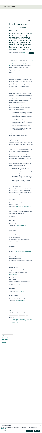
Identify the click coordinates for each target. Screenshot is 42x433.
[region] (21, 428)
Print (3, 338)
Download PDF (5, 340)
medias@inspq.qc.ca (13, 277)
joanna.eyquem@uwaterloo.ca (21, 219)
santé (27, 317)
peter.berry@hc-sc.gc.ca (20, 245)
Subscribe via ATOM (6, 343)
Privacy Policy (3, 428)
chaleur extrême (21, 317)
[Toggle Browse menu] (38, 6)
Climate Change (12, 315)
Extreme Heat (19, 315)
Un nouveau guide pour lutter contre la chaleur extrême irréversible (21, 65)
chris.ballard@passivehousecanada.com (23, 254)
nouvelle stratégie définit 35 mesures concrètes (20, 108)
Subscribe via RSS (5, 342)
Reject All (37, 430)
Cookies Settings (4, 430)
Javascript (4, 345)
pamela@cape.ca (12, 266)
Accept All (29, 430)
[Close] (40, 425)
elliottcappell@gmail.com (21, 294)
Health (24, 315)
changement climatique (13, 317)
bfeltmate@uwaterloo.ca (21, 228)
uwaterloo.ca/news (27, 209)
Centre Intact (14, 326)
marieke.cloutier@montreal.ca (21, 287)
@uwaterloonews (19, 209)
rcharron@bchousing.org (20, 303)
